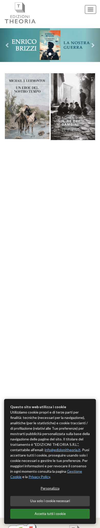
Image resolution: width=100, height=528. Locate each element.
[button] (7, 45)
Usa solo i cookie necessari (50, 501)
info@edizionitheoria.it (63, 450)
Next (86, 108)
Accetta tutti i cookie (50, 514)
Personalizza (50, 488)
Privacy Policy (39, 476)
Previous (13, 108)
